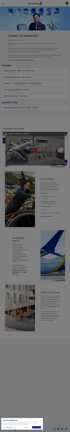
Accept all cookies (36, 427)
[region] (22, 424)
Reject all (26, 427)
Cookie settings (9, 427)
